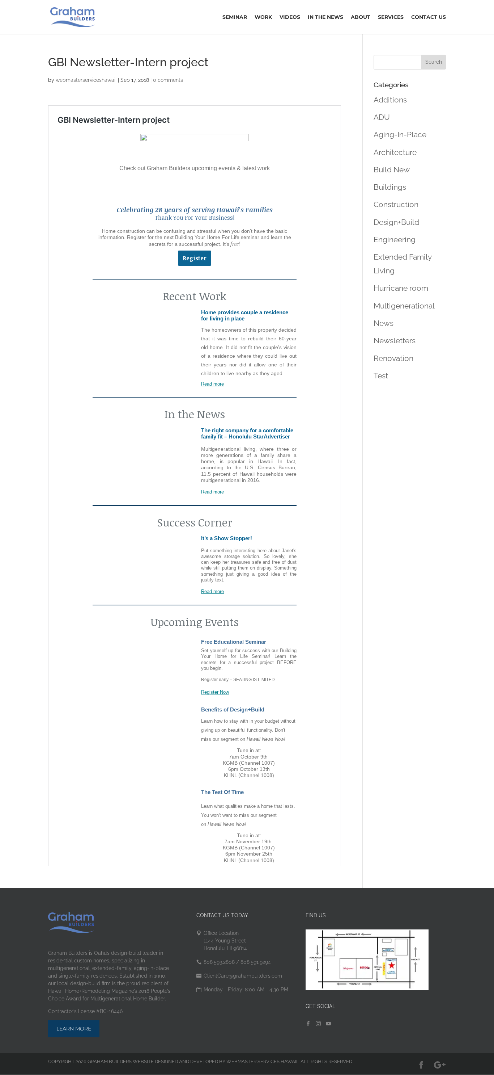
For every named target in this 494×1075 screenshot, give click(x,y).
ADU (382, 117)
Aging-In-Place (400, 134)
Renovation (393, 358)
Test (381, 375)
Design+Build (396, 222)
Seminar (234, 17)
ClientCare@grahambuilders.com (243, 976)
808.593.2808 (219, 962)
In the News (325, 17)
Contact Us (428, 17)
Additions (390, 99)
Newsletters (395, 340)
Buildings (390, 187)
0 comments (168, 80)
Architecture (395, 152)
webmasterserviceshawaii (86, 80)
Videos (290, 17)
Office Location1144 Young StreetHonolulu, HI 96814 (225, 940)
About (360, 17)
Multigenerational (404, 305)
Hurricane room (401, 288)
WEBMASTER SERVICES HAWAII (261, 1061)
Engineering (395, 239)
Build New (392, 169)
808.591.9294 (255, 962)
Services (391, 17)
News (383, 323)
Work (263, 17)
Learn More (73, 1028)
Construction (396, 204)
